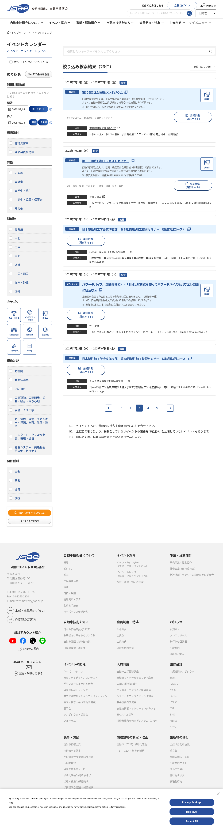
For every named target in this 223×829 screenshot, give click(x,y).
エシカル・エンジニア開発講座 (134, 690)
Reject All (191, 811)
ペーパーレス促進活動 (76, 611)
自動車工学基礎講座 (128, 671)
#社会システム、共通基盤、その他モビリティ (89, 117)
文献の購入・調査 (179, 756)
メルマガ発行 (177, 769)
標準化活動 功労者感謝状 (77, 775)
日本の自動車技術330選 (77, 629)
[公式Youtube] (12, 640)
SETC (173, 677)
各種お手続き (71, 605)
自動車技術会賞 (72, 744)
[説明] (50, 109)
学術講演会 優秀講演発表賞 (78, 756)
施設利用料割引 (125, 647)
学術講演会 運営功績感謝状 (78, 787)
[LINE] (42, 641)
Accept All (192, 821)
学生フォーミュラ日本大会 (78, 683)
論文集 (173, 750)
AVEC (173, 690)
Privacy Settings (191, 802)
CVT (172, 708)
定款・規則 (70, 593)
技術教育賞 (70, 762)
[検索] (189, 13)
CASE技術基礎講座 (127, 683)
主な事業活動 (71, 581)
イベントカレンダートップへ (28, 51)
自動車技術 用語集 (75, 647)
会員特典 (121, 641)
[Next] (170, 408)
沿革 (66, 574)
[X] (33, 641)
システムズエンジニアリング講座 (135, 696)
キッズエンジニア (73, 671)
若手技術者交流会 (126, 702)
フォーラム (70, 720)
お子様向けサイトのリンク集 (79, 635)
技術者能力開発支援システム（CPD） (137, 720)
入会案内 (121, 629)
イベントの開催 (75, 664)
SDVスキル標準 (125, 714)
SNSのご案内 (177, 653)
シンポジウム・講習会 (76, 714)
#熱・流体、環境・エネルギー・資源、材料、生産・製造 (95, 186)
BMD (172, 714)
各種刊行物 (176, 781)
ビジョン (68, 568)
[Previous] (108, 408)
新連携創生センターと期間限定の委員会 (192, 574)
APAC (173, 726)
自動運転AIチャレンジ (76, 690)
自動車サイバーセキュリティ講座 (135, 677)
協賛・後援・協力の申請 (130, 581)
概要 (66, 562)
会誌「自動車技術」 (181, 744)
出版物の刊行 (179, 737)
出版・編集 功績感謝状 (76, 781)
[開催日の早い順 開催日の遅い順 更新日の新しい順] (203, 66)
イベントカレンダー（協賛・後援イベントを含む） (134, 573)
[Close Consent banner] (218, 794)
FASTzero (175, 696)
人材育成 (123, 664)
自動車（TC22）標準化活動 (132, 744)
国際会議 (176, 664)
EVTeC (173, 702)
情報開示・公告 (72, 599)
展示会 (67, 708)
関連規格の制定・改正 (132, 737)
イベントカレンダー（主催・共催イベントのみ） (132, 564)
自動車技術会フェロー (76, 769)
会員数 (120, 635)
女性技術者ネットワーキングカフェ (136, 708)
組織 (66, 587)
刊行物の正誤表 (178, 641)
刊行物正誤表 (177, 775)
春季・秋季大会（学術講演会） (81, 702)
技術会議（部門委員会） (183, 568)
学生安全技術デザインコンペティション (85, 696)
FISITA (173, 720)
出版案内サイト (178, 762)
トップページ (18, 32)
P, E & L (174, 683)
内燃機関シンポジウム (182, 671)
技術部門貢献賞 (72, 750)
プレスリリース (178, 635)
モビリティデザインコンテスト (81, 677)
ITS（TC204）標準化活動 (130, 750)
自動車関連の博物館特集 (77, 641)
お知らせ (175, 629)
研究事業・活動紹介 (181, 562)
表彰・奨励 (71, 737)
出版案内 (175, 647)
